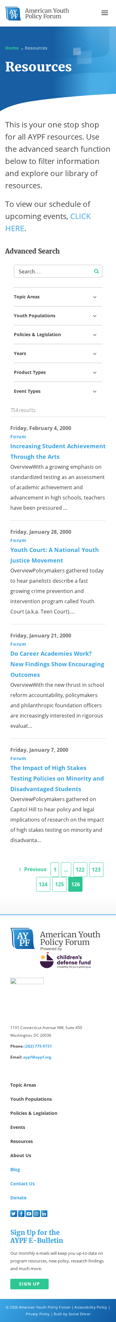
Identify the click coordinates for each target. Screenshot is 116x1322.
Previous (34, 869)
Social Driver (79, 1313)
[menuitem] (13, 1213)
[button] (105, 13)
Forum (18, 437)
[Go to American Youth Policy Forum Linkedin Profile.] (44, 1213)
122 (80, 869)
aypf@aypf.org (37, 1057)
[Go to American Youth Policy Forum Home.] (37, 13)
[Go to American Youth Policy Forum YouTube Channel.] (28, 1213)
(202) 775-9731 (38, 1046)
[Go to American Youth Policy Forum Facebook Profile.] (21, 1213)
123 (96, 869)
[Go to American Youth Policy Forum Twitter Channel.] (13, 1213)
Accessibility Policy (90, 1307)
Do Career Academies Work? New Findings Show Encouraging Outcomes (57, 664)
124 (43, 884)
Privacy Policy (38, 1313)
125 (59, 884)
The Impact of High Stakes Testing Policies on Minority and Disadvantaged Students (57, 778)
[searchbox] (58, 271)
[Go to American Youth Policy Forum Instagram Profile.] (36, 1213)
